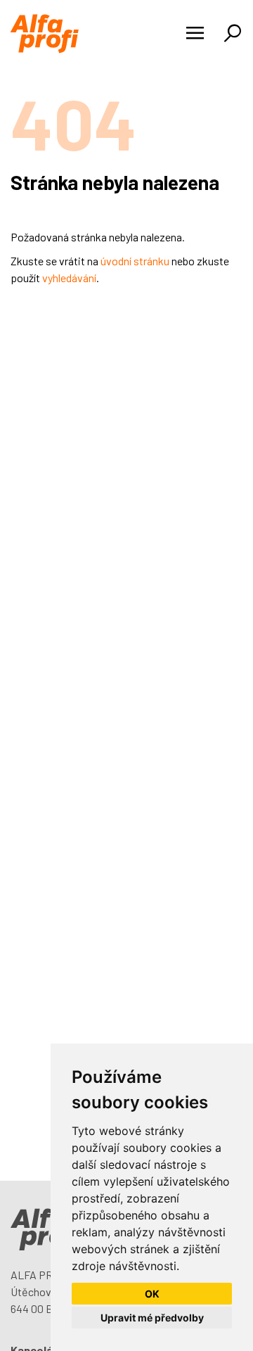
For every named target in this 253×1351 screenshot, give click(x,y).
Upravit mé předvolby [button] (152, 1318)
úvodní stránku (134, 260)
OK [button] (152, 1294)
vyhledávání (69, 277)
